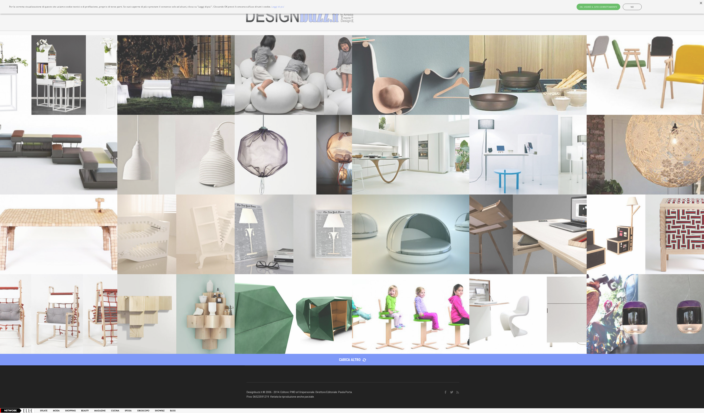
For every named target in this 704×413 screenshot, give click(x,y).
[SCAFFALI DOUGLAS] (176, 314)
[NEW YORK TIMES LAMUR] (293, 234)
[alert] (352, 7)
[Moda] (56, 410)
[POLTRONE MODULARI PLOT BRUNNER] (58, 155)
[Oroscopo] (143, 410)
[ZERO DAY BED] (410, 234)
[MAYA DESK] (528, 234)
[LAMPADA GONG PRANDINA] (645, 314)
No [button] (632, 6)
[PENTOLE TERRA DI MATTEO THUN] (528, 75)
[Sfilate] (43, 410)
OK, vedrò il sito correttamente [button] (598, 6)
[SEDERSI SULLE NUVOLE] (293, 75)
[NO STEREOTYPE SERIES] (645, 234)
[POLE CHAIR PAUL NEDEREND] (645, 75)
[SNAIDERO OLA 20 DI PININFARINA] (410, 155)
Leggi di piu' (278, 6)
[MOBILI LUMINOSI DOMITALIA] (176, 75)
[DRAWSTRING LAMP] (293, 155)
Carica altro (350, 360)
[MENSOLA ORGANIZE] (410, 75)
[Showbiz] (160, 410)
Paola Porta (345, 392)
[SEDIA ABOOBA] (58, 314)
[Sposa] (128, 410)
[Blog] (173, 410)
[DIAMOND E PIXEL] (293, 314)
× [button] (700, 3)
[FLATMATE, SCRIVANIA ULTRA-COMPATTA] (528, 314)
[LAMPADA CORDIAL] (176, 155)
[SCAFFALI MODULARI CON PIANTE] (58, 75)
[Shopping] (70, 410)
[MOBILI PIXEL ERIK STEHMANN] (58, 234)
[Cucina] (115, 410)
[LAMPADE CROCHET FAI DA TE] (645, 155)
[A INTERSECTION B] (528, 155)
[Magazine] (100, 410)
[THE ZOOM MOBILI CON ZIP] (176, 234)
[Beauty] (85, 410)
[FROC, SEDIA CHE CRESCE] (410, 314)
